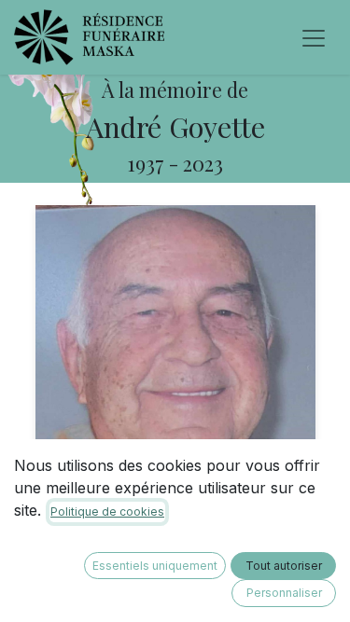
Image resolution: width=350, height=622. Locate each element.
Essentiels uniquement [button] (154, 566)
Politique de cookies (107, 511)
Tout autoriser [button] (283, 566)
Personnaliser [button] (284, 593)
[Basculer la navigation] (313, 37)
